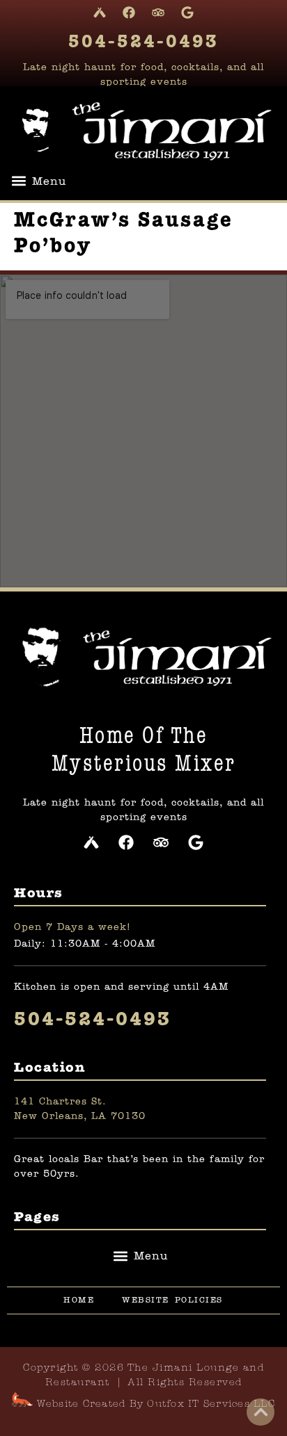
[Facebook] (128, 12)
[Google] (187, 12)
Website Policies (172, 1300)
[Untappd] (99, 12)
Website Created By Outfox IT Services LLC (154, 1404)
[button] (38, 180)
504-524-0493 (143, 42)
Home (78, 1300)
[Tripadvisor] (158, 12)
